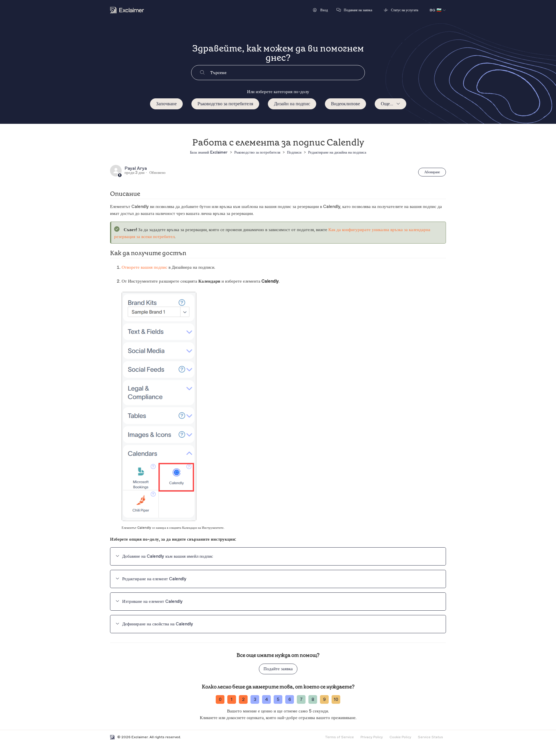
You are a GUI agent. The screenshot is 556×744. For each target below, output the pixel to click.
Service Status (430, 737)
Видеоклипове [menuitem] (345, 104)
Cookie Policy (400, 737)
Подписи (294, 152)
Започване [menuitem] (166, 104)
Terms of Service (339, 737)
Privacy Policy (372, 737)
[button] (320, 10)
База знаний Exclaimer (209, 152)
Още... (387, 104)
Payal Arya (136, 169)
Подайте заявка (278, 669)
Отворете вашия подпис (144, 267)
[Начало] (127, 10)
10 (336, 699)
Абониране (432, 172)
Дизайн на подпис (292, 104)
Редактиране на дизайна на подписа (337, 152)
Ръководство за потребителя (225, 104)
